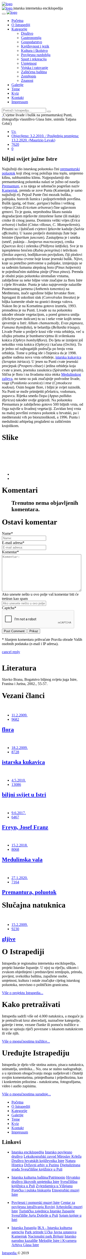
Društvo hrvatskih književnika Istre (37, 1161)
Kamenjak (9, 190)
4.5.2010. (18, 780)
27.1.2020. (19, 878)
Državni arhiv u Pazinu (41, 1165)
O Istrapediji (20, 25)
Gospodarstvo (31, 42)
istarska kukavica (68, 357)
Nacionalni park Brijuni (46, 1236)
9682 (15, 719)
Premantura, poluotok (29, 892)
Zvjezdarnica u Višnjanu (54, 1186)
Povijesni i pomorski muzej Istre (35, 1203)
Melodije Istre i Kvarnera (57, 1241)
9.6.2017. (18, 813)
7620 (15, 144)
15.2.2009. (19, 925)
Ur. (13, 132)
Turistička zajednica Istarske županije (47, 1211)
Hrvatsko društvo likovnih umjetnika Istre (45, 1179)
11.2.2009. (19, 715)
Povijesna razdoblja (35, 55)
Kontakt (17, 98)
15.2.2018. (19, 845)
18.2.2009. (19, 748)
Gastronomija (31, 38)
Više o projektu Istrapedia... (22, 993)
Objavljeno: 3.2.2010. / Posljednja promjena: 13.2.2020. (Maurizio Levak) (45, 138)
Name (7, 533)
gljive (9, 939)
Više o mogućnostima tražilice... (26, 1041)
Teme (15, 89)
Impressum (19, 102)
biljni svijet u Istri (24, 795)
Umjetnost (29, 63)
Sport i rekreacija (34, 59)
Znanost (27, 80)
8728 (15, 752)
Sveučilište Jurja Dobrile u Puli (34, 1215)
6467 (15, 817)
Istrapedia (9, 1253)
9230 (15, 929)
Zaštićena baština (34, 72)
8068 (15, 849)
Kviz (15, 93)
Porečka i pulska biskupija (31, 1190)
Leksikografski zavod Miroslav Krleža (52, 1156)
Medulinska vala (22, 859)
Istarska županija (24, 1228)
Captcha (9, 608)
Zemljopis (28, 76)
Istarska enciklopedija (27, 1152)
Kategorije (19, 29)
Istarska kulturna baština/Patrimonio (38, 1177)
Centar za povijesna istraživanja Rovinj (43, 1205)
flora (8, 729)
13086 (16, 785)
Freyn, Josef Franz (25, 827)
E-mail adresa (13, 543)
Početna (17, 21)
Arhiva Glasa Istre (25, 1245)
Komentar (10, 552)
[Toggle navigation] (4, 14)
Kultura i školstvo (34, 51)
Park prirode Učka (39, 1232)
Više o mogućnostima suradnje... (26, 1094)
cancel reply (11, 652)
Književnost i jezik (35, 46)
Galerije (17, 85)
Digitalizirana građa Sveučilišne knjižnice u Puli (45, 1167)
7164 (15, 882)
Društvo (27, 33)
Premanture (10, 186)
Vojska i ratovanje (34, 68)
